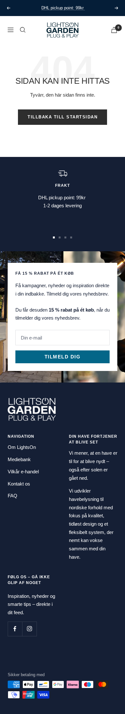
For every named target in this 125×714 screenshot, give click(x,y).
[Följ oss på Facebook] (15, 629)
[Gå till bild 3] (65, 237)
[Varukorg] (114, 30)
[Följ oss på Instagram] (29, 629)
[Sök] (23, 30)
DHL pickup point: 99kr (63, 7)
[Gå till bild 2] (60, 237)
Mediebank (19, 459)
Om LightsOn (22, 447)
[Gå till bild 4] (71, 237)
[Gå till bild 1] (54, 237)
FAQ (12, 495)
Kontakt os (19, 483)
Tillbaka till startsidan (62, 117)
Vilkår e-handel (23, 471)
